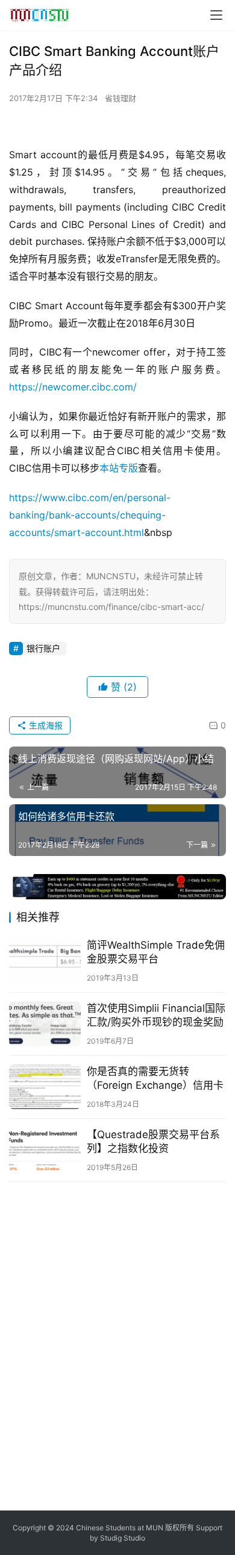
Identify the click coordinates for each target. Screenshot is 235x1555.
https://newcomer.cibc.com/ (73, 387)
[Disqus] (117, 1344)
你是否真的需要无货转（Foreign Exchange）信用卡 (155, 1078)
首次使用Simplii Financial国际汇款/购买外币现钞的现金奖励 (156, 1015)
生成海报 (45, 725)
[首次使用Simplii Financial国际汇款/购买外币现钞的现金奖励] (45, 1024)
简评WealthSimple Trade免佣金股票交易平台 (156, 952)
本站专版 (118, 468)
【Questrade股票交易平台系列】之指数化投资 (153, 1141)
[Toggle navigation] (216, 15)
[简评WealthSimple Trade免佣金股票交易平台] (45, 960)
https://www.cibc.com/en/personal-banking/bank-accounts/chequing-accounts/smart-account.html (90, 514)
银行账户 (43, 648)
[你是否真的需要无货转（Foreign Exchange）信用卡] (45, 1087)
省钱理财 (120, 98)
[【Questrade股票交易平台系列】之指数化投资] (45, 1150)
